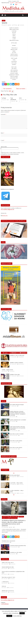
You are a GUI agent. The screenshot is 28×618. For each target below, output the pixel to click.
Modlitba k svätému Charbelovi (16, 362)
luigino (11, 527)
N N (20, 98)
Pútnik (3, 20)
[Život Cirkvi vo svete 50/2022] (5, 440)
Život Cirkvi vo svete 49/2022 (16, 447)
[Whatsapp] (8, 84)
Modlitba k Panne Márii (15, 374)
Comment (23, 352)
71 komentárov (11, 371)
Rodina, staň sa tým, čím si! (7, 562)
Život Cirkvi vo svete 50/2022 (16, 440)
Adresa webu (4, 146)
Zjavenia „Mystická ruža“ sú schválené (18, 419)
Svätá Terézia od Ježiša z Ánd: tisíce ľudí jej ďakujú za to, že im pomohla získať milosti (17, 428)
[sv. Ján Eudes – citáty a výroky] (5, 483)
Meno (2, 133)
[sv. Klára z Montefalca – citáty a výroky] (5, 490)
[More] (18, 84)
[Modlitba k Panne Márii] (5, 373)
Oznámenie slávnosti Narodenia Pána (18, 545)
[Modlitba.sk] (2, 15)
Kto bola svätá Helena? (15, 2)
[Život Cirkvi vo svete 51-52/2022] (5, 433)
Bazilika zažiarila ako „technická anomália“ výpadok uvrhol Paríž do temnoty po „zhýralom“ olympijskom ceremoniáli (17, 413)
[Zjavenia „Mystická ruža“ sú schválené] (5, 419)
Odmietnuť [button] (9, 615)
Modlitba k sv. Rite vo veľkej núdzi (17, 355)
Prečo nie (4, 586)
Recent (14, 352)
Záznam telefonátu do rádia (8, 567)
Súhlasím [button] (22, 613)
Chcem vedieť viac (17, 615)
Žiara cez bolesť (21, 88)
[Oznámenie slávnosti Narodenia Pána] (5, 545)
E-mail (2, 140)
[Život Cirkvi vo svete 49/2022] (5, 447)
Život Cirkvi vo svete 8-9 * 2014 (8, 577)
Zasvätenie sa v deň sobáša (16, 552)
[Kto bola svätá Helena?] (5, 475)
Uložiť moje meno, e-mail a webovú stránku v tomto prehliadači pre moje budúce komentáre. (12, 153)
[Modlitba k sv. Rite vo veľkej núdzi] (5, 354)
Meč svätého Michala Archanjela (17, 404)
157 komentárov (21, 356)
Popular (6, 352)
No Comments (21, 476)
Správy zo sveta (5, 518)
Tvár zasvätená (6, 88)
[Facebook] (3, 84)
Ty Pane (3, 98)
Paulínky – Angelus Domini (7, 369)
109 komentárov (21, 364)
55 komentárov (21, 375)
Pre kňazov (21, 516)
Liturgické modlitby (6, 516)
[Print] (16, 84)
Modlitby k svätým (14, 516)
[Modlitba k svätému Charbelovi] (5, 361)
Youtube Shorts (4, 161)
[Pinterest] (5, 84)
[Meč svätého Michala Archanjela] (5, 404)
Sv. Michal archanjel (13, 518)
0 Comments (21, 25)
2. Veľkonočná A (5, 581)
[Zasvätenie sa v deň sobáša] (5, 551)
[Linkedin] (13, 84)
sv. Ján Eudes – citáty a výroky (16, 482)
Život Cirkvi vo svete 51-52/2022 (16, 434)
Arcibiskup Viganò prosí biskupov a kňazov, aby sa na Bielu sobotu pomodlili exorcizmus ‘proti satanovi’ (13, 522)
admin (10, 25)
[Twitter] (11, 84)
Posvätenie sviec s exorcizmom (8, 541)
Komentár (3, 114)
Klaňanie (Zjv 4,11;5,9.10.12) (8, 590)
